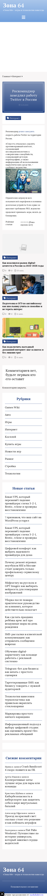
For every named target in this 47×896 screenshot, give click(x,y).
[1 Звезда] (21, 222)
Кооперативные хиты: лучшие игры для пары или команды (22, 783)
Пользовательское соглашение (24, 887)
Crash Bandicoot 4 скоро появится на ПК (23, 768)
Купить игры (13, 444)
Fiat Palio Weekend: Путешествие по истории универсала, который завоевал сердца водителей (22, 836)
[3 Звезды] (24, 222)
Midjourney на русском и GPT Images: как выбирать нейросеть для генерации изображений (21, 587)
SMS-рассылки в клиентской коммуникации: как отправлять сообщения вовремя (23, 639)
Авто (8, 414)
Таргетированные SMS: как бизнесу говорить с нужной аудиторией (22, 686)
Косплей (10, 436)
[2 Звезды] (23, 222)
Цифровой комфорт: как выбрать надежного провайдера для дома (20, 552)
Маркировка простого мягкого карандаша (19, 715)
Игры (8, 422)
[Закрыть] (2, 894)
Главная (6, 76)
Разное (9, 458)
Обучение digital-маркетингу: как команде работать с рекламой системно (21, 656)
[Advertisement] (23, 47)
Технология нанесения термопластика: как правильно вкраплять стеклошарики (19, 701)
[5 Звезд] (27, 222)
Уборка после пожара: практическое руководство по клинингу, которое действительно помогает (22, 604)
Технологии (12, 473)
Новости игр (13, 451)
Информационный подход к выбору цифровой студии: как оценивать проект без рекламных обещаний (23, 729)
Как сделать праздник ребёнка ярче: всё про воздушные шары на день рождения (21, 621)
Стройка (10, 466)
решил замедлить (26, 131)
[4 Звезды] (26, 222)
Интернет (16, 76)
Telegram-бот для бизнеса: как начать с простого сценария (22, 672)
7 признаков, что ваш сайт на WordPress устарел (23, 519)
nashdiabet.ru (36, 894)
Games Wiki (12, 407)
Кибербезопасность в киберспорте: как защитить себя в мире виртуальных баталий (22, 801)
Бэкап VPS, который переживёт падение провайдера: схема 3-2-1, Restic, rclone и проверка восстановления (21, 503)
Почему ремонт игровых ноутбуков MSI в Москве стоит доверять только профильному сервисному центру (22, 569)
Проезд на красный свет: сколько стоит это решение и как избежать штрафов (22, 819)
